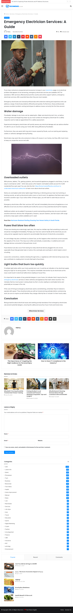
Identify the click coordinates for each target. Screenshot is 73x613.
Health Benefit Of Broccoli (23, 595)
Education (8, 518)
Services (12, 14)
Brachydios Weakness (22, 587)
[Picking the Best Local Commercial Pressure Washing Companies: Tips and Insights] (36, 383)
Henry (8, 31)
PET (6, 543)
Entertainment (9, 549)
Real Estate (8, 503)
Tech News (8, 486)
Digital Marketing (10, 523)
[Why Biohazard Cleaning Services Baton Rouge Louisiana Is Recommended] (59, 383)
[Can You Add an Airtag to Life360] (9, 566)
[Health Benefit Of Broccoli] (9, 598)
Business (7, 481)
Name (6, 434)
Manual (7, 495)
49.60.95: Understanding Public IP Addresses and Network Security (30, 1)
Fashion (7, 529)
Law (6, 501)
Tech (6, 478)
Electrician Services (37, 311)
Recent (35, 557)
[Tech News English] (14, 6)
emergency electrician (11, 279)
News (6, 498)
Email (6, 440)
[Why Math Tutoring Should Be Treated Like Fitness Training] (14, 383)
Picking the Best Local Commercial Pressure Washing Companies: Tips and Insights (36, 393)
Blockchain (8, 483)
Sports (7, 520)
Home (7, 14)
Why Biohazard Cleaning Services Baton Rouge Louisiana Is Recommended (58, 392)
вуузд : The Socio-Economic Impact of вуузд (29, 572)
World (6, 472)
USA (6, 466)
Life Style (8, 509)
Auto (6, 512)
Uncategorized (9, 532)
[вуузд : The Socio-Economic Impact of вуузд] (9, 574)
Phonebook (8, 475)
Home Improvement (11, 492)
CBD (6, 537)
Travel (7, 515)
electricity (49, 90)
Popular (12, 557)
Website (40, 440)
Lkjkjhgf (17, 580)
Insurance (8, 540)
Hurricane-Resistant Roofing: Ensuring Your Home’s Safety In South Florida (35, 220)
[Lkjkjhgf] (9, 582)
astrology (8, 546)
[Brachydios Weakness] (9, 590)
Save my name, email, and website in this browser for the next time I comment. (28, 447)
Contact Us (68, 610)
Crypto (7, 526)
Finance (7, 535)
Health (7, 489)
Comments (59, 557)
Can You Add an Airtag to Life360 (26, 564)
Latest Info (8, 469)
